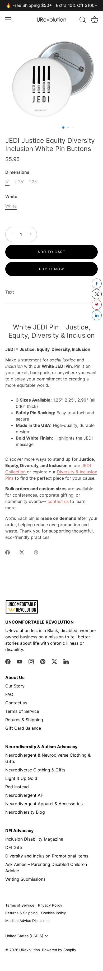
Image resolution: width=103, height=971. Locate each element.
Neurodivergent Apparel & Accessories (44, 803)
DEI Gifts (14, 847)
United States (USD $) (24, 936)
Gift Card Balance (23, 728)
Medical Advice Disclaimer (27, 920)
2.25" (19, 181)
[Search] (82, 20)
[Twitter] (54, 661)
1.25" (33, 181)
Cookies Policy (53, 913)
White (11, 196)
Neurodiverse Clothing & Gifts (35, 769)
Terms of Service (22, 711)
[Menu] (8, 20)
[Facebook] (8, 661)
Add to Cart (51, 252)
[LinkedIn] (66, 661)
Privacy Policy (50, 905)
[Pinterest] (42, 661)
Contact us (16, 702)
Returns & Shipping (24, 719)
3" (7, 181)
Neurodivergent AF (24, 795)
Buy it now (51, 269)
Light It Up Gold (21, 778)
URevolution (29, 950)
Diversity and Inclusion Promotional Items (46, 856)
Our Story (15, 686)
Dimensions (17, 172)
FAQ (9, 694)
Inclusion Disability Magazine (34, 839)
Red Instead (17, 786)
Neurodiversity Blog (25, 812)
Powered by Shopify (59, 950)
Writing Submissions (25, 879)
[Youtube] (19, 661)
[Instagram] (31, 661)
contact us (59, 501)
